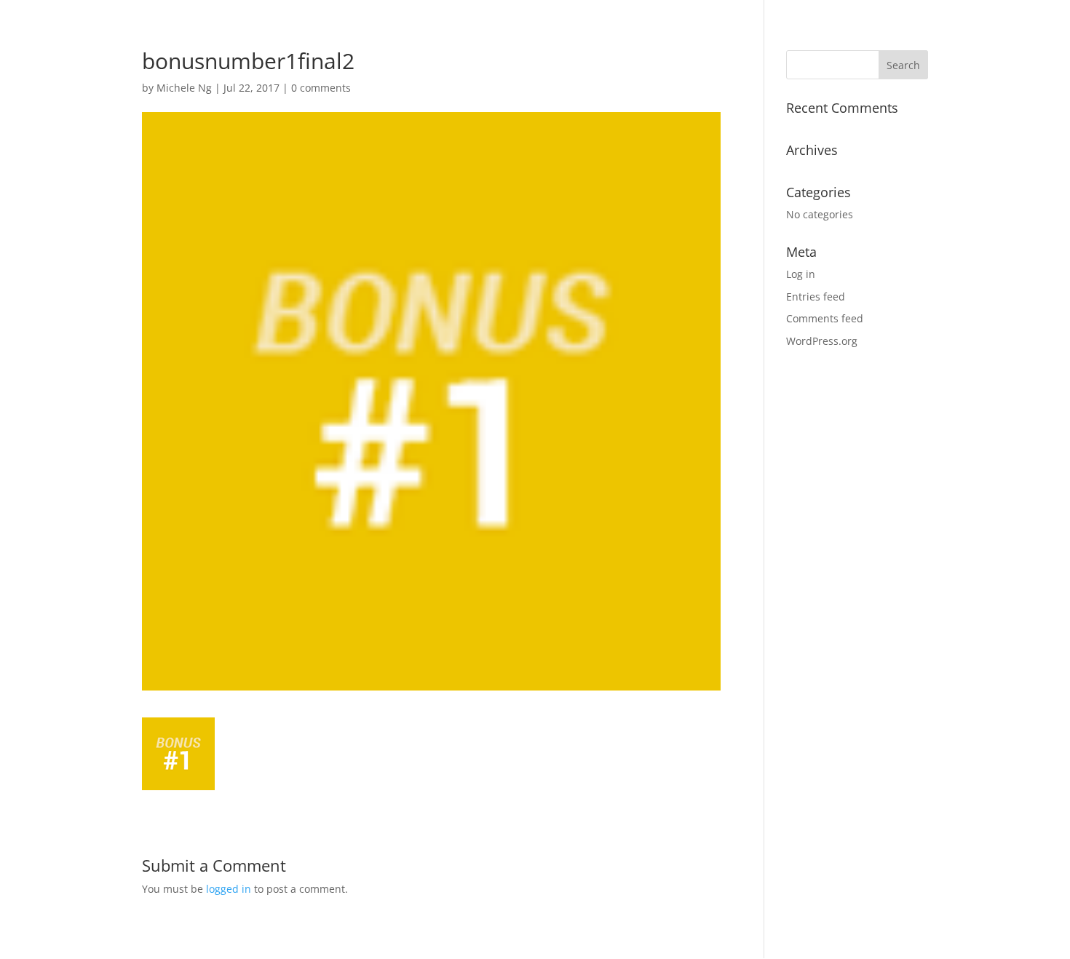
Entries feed (815, 296)
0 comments (321, 88)
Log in (800, 274)
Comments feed (824, 318)
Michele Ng (184, 88)
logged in (228, 889)
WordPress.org (821, 341)
